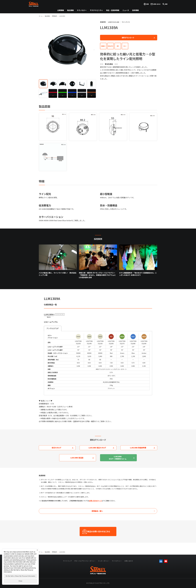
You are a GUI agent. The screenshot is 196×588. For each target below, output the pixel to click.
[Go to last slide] (41, 49)
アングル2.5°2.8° (52, 328)
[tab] (43, 83)
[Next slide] (94, 49)
